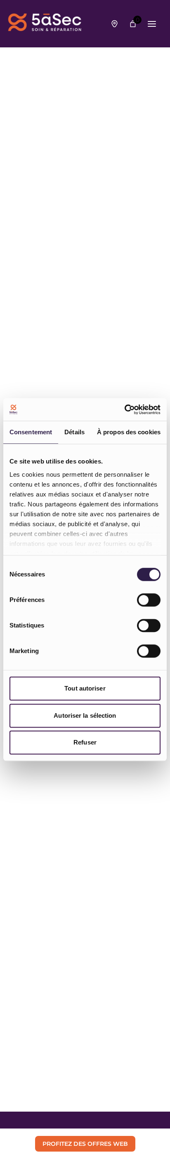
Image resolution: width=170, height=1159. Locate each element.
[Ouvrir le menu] (152, 24)
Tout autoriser (84, 688)
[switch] (149, 599)
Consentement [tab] (30, 432)
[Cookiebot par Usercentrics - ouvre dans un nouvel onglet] (124, 409)
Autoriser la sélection (85, 715)
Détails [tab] (74, 432)
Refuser (85, 742)
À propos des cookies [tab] (129, 432)
